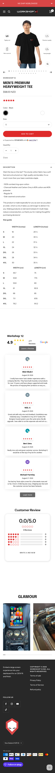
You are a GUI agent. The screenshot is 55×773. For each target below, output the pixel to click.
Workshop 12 (9, 78)
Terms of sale (35, 676)
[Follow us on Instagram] (12, 704)
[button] (27, 140)
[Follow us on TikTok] (6, 710)
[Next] (51, 72)
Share (5, 157)
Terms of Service (37, 685)
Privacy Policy (35, 680)
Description (9, 167)
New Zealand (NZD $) (12, 743)
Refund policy (35, 689)
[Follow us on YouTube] (17, 704)
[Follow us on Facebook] (6, 704)
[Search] (9, 11)
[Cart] (50, 11)
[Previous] (4, 72)
